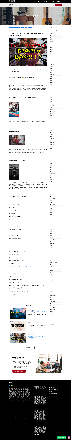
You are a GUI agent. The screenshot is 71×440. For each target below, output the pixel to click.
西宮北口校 (52, 284)
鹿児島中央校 (52, 322)
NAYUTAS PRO (42, 388)
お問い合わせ (59, 1)
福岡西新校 (52, 311)
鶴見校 (51, 202)
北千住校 (51, 107)
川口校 (51, 66)
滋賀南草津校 (52, 260)
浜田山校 (51, 150)
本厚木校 (51, 208)
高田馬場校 (52, 152)
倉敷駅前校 (52, 299)
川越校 (51, 70)
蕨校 (51, 68)
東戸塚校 (51, 210)
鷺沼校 (51, 192)
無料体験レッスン (52, 387)
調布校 (51, 169)
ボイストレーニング (53, 35)
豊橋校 (51, 233)
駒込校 (51, 156)
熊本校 (51, 320)
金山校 (51, 241)
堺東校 (51, 278)
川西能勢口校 (52, 289)
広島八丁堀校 (52, 301)
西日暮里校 (52, 105)
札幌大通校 (52, 51)
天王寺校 (51, 268)
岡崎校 (51, 235)
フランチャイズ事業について (54, 389)
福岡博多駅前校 (52, 309)
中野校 (51, 146)
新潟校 (51, 216)
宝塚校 (51, 287)
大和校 (51, 206)
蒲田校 (51, 117)
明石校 (51, 293)
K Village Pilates (36, 436)
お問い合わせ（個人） (52, 382)
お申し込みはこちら (19, 371)
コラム (49, 1)
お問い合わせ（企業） (52, 385)
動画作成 (51, 41)
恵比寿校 (51, 121)
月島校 (51, 99)
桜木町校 (51, 196)
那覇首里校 (52, 324)
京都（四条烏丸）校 (53, 262)
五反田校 (51, 113)
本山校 (51, 249)
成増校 (51, 165)
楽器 (51, 39)
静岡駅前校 (52, 229)
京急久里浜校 (52, 204)
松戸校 (51, 78)
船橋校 (51, 82)
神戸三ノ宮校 (52, 282)
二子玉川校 (52, 138)
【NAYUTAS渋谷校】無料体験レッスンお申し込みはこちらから (21, 266)
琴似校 (51, 53)
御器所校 (51, 254)
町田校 (51, 177)
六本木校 (51, 101)
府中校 (51, 171)
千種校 (51, 245)
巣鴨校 (51, 154)
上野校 (51, 103)
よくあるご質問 (36, 388)
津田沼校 (51, 86)
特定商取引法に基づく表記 (53, 393)
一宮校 (51, 256)
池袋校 (51, 159)
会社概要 (50, 397)
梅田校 (51, 264)
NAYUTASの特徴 (36, 386)
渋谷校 (11, 5)
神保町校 (51, 93)
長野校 (51, 223)
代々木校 (51, 126)
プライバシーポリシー (52, 395)
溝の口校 (51, 183)
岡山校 (51, 297)
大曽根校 (51, 247)
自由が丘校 (52, 128)
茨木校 (51, 276)
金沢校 (51, 220)
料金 (41, 1)
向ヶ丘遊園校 (52, 185)
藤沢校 (51, 212)
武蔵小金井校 (52, 173)
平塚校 (51, 214)
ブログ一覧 (28, 347)
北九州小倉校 (52, 307)
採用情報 (50, 391)
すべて (51, 33)
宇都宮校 (51, 60)
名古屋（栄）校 (52, 243)
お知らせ (35, 387)
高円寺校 (51, 148)
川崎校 (51, 181)
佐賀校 (51, 315)
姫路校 (51, 291)
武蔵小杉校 (52, 179)
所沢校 (51, 72)
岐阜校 (51, 227)
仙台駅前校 (52, 55)
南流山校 (51, 76)
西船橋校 (51, 84)
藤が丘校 (51, 251)
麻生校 (51, 49)
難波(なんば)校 (52, 270)
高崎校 (51, 62)
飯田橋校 (51, 97)
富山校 (51, 218)
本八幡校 (51, 80)
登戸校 (51, 187)
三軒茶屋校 (52, 132)
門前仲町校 (52, 109)
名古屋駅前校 (52, 239)
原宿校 (51, 119)
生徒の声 (46, 4)
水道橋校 (51, 95)
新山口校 (51, 303)
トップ (35, 1)
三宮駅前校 (52, 280)
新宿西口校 (52, 144)
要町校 (51, 161)
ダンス (51, 37)
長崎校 (51, 317)
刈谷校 (51, 237)
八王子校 (51, 175)
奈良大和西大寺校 (53, 295)
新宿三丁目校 (52, 142)
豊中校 (51, 272)
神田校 (51, 90)
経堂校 (51, 136)
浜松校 (51, 231)
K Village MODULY (42, 436)
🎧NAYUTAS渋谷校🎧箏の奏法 (33, 324)
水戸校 (51, 57)
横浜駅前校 (52, 194)
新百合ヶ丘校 (52, 190)
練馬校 (51, 167)
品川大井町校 (52, 111)
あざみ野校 (52, 200)
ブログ (51, 4)
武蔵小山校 (52, 115)
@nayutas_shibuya (12, 298)
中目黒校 (51, 130)
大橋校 (51, 313)
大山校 (51, 163)
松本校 (51, 225)
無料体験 (58, 4)
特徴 (38, 1)
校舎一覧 (45, 1)
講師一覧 (40, 4)
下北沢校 (51, 134)
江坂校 (51, 274)
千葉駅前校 (52, 74)
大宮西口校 (52, 64)
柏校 (51, 88)
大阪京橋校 (52, 266)
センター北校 (52, 198)
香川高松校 (52, 305)
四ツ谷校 (51, 140)
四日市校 (51, 258)
